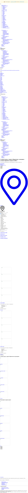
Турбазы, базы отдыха (3, 215)
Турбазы (4, 55)
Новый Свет (1, 84)
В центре (2, 224)
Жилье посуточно (4, 50)
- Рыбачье (3, 100)
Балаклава (1, 87)
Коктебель (1, 82)
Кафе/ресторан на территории (4, 228)
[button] (4, 5)
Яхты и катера (3, 41)
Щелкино (1, 86)
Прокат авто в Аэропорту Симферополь (7, 39)
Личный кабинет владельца (5, 487)
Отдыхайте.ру (2, 67)
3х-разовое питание (3, 226)
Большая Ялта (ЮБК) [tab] (8, 70)
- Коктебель (3, 17)
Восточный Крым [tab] (13, 70)
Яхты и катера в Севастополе (6, 42)
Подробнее (1, 354)
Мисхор (1, 78)
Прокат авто (3, 38)
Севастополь (1, 91)
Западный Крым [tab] (17, 70)
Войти (1, 139)
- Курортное (3, 109)
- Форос (3, 14)
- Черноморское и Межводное (5, 119)
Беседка (2, 220)
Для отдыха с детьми (3, 225)
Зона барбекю (2, 221)
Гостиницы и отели (5, 30)
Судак (1, 85)
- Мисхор (3, 104)
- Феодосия (3, 112)
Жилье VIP (3, 35)
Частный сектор (5, 52)
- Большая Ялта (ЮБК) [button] (4, 10)
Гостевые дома (4, 31)
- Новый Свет (4, 19)
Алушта (1, 72)
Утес (0, 76)
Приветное (1, 74)
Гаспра (1, 77)
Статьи (2, 136)
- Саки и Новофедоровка (5, 26)
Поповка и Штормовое (3, 90)
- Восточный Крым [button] (4, 15)
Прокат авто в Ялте (5, 40)
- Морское (3, 18)
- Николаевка (4, 115)
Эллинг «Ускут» (2, 346)
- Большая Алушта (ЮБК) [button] (5, 97)
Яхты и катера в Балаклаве (6, 63)
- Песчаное (3, 25)
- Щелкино (3, 21)
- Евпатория (3, 23)
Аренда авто (3, 483)
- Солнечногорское (4, 9)
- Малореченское (4, 98)
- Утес (3, 101)
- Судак (3, 20)
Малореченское (2, 73)
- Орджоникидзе (4, 111)
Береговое (1, 81)
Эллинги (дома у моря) (5, 125)
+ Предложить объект (3, 48)
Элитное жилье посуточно (5, 482)
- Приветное (3, 8)
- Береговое (3, 16)
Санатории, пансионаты (6, 34)
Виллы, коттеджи (5, 128)
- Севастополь (4, 27)
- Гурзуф (3, 12)
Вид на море (2, 223)
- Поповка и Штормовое (5, 117)
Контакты (3, 45)
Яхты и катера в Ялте (5, 43)
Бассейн (2, 218)
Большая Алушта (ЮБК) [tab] (3, 70)
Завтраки (2, 227)
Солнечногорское (2, 75)
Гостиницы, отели (3, 236)
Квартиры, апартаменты (6, 33)
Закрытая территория (3, 222)
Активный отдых (4, 37)
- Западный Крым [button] (4, 22)
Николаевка (1, 88)
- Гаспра (3, 103)
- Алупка (3, 11)
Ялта (0, 80)
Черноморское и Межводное (3, 92)
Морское (1, 83)
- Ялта (3, 106)
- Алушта (3, 6)
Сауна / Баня (2, 219)
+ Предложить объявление (3, 486)
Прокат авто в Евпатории (6, 61)
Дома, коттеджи (5, 32)
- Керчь (3, 108)
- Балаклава (3, 114)
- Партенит (3, 7)
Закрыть (1, 446)
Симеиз (1, 79)
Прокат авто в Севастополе (6, 131)
